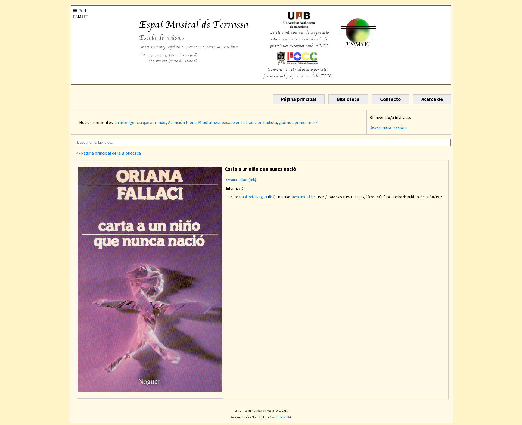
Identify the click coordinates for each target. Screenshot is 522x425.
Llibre (311, 197)
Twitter (275, 417)
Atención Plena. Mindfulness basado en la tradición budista (222, 122)
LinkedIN (285, 417)
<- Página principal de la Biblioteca (108, 153)
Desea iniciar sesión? (388, 127)
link (252, 179)
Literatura (298, 197)
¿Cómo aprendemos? (298, 122)
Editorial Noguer (255, 197)
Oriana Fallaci (237, 179)
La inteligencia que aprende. (140, 122)
